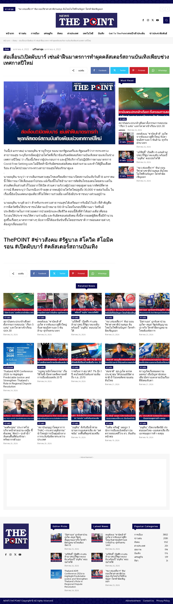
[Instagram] (148, 20)
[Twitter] (152, 20)
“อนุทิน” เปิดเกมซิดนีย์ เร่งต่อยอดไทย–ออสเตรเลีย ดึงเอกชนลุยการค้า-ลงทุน (154, 430)
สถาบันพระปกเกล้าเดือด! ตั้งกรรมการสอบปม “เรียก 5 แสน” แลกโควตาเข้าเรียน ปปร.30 (143, 124)
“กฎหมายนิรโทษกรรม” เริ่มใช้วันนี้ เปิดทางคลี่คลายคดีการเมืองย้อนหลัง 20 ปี (52, 374)
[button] (166, 20)
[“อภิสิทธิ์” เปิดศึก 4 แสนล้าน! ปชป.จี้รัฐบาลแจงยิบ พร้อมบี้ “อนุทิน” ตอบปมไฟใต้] (126, 157)
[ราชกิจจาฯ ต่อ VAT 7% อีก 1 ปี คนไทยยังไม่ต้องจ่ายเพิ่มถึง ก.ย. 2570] (86, 353)
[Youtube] (157, 20)
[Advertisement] (86, 482)
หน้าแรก (6, 40)
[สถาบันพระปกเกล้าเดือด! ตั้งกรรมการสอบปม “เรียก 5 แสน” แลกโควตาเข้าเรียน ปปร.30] (144, 102)
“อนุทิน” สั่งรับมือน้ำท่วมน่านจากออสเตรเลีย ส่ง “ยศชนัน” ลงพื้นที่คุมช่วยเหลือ (86, 430)
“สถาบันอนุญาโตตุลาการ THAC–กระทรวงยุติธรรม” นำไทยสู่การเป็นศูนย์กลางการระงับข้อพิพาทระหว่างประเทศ (51, 433)
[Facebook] (143, 20)
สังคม (15, 40)
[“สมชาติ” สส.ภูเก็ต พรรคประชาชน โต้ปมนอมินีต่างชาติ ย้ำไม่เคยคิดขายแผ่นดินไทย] (120, 353)
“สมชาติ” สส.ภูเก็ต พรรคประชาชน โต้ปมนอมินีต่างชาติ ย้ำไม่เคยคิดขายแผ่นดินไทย (119, 376)
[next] (167, 9)
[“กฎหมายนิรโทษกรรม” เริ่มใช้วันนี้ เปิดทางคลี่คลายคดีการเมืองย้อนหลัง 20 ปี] (52, 353)
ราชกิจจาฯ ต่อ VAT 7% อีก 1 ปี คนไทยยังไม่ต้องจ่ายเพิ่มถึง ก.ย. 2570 (86, 374)
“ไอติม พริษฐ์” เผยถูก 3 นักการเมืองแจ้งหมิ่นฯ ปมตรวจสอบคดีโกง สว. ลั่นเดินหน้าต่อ (120, 432)
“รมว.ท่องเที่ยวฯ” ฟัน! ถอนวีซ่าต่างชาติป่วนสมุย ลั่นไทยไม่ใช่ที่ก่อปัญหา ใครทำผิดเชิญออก (152, 172)
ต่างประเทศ (8, 367)
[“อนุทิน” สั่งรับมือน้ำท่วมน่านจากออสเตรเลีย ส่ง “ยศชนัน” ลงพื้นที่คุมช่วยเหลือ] (86, 409)
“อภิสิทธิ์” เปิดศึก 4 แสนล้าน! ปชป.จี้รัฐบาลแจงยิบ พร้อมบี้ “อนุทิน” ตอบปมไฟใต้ (152, 155)
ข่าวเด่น (123, 119)
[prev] (162, 9)
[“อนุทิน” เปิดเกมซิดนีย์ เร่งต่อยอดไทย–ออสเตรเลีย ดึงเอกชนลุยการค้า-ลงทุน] (154, 409)
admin (122, 130)
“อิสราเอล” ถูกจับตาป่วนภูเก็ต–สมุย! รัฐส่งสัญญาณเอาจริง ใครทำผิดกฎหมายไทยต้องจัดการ (64, 9)
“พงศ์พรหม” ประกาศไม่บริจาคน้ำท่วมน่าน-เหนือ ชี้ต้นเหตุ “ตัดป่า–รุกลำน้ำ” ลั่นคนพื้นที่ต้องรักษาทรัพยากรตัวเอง (18, 433)
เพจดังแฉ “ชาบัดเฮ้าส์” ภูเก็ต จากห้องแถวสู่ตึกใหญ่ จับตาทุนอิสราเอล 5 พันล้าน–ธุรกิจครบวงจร (152, 138)
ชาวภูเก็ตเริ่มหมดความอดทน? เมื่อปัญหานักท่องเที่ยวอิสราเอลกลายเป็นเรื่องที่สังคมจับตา (154, 376)
